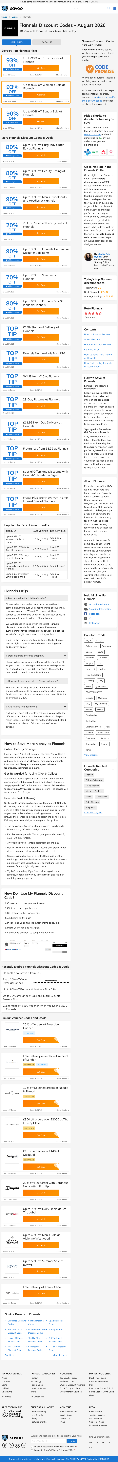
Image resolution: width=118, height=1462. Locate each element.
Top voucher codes (68, 1378)
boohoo (89, 732)
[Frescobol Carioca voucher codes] (12, 1030)
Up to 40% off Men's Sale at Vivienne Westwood (41, 1236)
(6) (47, 42)
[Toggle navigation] (115, 8)
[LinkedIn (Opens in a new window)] (23, 1445)
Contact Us (65, 1418)
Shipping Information (99, 609)
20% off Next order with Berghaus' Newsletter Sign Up (46, 1184)
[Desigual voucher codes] (12, 1156)
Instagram (94, 622)
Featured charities (39, 1422)
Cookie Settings (96, 1422)
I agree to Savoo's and (54, 1450)
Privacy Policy (95, 1411)
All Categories (37, 1396)
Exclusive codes (67, 1381)
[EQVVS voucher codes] (12, 1266)
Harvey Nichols (55, 1329)
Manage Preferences (99, 1425)
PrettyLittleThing (93, 675)
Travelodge (91, 744)
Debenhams (91, 646)
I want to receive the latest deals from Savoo (55, 1446)
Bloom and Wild (93, 726)
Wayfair (89, 663)
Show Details (61, 75)
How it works (37, 1415)
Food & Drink (37, 1385)
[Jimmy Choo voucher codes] (12, 1292)
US (90, 1442)
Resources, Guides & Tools (101, 1388)
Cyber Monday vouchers (71, 1391)
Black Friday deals (97, 1378)
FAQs (62, 1422)
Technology (36, 1381)
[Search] (108, 8)
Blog (91, 1385)
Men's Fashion (92, 785)
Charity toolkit (37, 1418)
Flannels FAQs (91, 349)
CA (90, 1447)
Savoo (4, 17)
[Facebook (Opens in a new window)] (4, 1445)
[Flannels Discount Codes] (9, 28)
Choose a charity (38, 1411)
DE (97, 1442)
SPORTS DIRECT (94, 692)
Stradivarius (91, 715)
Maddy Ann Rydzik (102, 255)
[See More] (112, 769)
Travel (33, 1391)
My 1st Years (101, 703)
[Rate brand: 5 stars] (100, 313)
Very (101, 680)
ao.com (89, 652)
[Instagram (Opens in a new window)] (17, 1445)
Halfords (90, 657)
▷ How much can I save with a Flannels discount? (32, 681)
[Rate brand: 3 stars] (93, 313)
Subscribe (72, 1441)
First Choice (103, 732)
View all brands (91, 755)
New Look (90, 669)
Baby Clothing (92, 802)
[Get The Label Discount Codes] (12, 1214)
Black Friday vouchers (70, 1388)
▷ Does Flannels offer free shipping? (25, 655)
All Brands (6, 1396)
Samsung (106, 646)
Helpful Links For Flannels (97, 344)
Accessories (101, 796)
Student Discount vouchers (72, 1385)
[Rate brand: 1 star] (86, 313)
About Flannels (92, 339)
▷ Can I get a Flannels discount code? (26, 597)
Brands (15, 17)
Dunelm (104, 744)
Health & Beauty (38, 1388)
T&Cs (70, 1450)
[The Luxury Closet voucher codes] (12, 1125)
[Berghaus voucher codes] (12, 1188)
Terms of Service (90, 1)
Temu (88, 749)
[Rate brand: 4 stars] (97, 313)
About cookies (95, 1418)
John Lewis (101, 686)
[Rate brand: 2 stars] (89, 313)
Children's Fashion (94, 780)
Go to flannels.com (98, 604)
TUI (99, 663)
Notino (89, 709)
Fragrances (91, 807)
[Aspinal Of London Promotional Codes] (12, 1061)
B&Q (88, 703)
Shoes (88, 796)
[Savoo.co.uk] (12, 8)
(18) (17, 42)
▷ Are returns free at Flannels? (22, 706)
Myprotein (102, 698)
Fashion (89, 774)
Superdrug (90, 738)
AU (109, 1442)
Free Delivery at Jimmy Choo (42, 1287)
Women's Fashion (94, 791)
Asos (108, 726)
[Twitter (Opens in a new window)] (11, 1445)
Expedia (89, 698)
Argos (88, 640)
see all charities (92, 134)
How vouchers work (69, 1411)
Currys (99, 640)
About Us (65, 1407)
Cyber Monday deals (98, 1381)
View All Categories (93, 812)
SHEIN (100, 709)
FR (103, 1442)
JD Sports (105, 738)
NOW (88, 686)
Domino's (103, 657)
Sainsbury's (7, 1391)
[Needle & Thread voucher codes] (12, 1093)
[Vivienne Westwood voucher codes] (12, 1240)
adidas (103, 669)
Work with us (66, 1415)
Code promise (29, 1065)
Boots (100, 652)
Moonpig (90, 680)
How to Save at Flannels (97, 334)
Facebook (93, 613)
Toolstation (91, 721)
